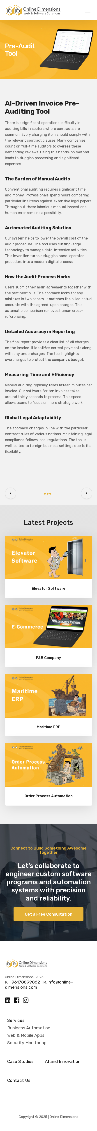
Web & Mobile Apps (25, 1035)
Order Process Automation (49, 796)
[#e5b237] (48, 557)
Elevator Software (48, 588)
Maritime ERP (48, 727)
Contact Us (18, 1080)
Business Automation (28, 1027)
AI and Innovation (63, 1061)
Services (16, 1020)
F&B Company (48, 658)
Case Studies (20, 1061)
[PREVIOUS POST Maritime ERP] (10, 493)
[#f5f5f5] (48, 627)
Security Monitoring (26, 1042)
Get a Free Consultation (48, 914)
